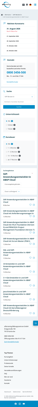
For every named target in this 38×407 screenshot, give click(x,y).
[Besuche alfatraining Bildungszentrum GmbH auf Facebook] (16, 404)
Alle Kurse (8, 15)
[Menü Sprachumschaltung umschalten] (30, 5)
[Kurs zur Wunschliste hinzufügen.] (30, 205)
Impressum (7, 392)
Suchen (19, 107)
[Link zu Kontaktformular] (23, 5)
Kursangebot (8, 357)
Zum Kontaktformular (11, 342)
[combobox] (19, 102)
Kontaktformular (12, 82)
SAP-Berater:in (17, 15)
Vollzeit (10, 125)
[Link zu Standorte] (27, 5)
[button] (36, 323)
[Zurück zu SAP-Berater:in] (32, 173)
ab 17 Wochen (12, 160)
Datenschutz (17, 392)
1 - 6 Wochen (12, 148)
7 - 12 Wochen (12, 152)
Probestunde (8, 363)
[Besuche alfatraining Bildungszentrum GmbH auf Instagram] (20, 404)
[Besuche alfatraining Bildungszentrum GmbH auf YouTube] (24, 404)
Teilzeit (10, 129)
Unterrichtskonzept (10, 360)
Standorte (7, 380)
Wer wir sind (8, 377)
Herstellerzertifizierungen (12, 370)
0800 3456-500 (9, 336)
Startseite (2, 15)
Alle (9, 121)
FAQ (5, 374)
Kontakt (7, 383)
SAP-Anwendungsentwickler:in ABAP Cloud (15, 17)
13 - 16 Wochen (13, 156)
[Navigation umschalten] (34, 5)
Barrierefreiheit (27, 392)
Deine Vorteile (9, 366)
